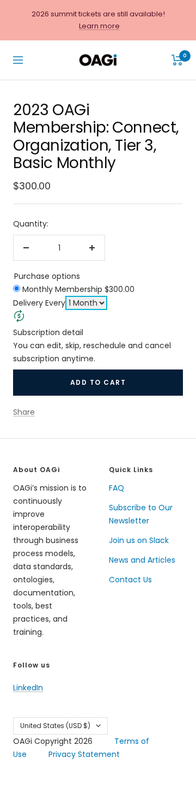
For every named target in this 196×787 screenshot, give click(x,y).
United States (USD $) (55, 725)
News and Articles (142, 560)
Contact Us (130, 579)
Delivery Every (39, 302)
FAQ (116, 487)
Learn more (99, 26)
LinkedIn (28, 687)
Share (24, 412)
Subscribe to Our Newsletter (141, 514)
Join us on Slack (139, 540)
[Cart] (177, 60)
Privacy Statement (84, 754)
